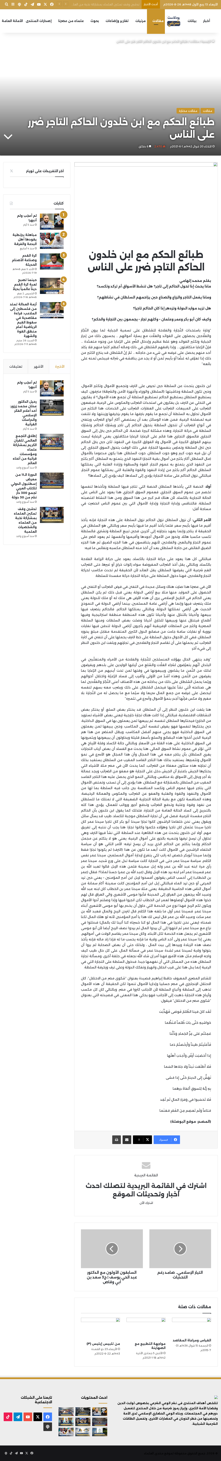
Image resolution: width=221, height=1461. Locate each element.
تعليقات (15, 366)
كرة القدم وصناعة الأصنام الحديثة (24, 260)
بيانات (192, 21)
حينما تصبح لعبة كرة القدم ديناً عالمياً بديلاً (25, 284)
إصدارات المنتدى (39, 21)
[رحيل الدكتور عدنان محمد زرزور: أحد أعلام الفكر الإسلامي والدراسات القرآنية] (52, 408)
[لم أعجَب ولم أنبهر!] (52, 222)
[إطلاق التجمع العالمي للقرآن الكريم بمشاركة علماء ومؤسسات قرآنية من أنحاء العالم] (52, 442)
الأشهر (38, 366)
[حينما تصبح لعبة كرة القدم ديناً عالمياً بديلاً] (52, 286)
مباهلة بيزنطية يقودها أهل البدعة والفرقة (25, 239)
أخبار (206, 21)
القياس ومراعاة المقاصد (192, 1340)
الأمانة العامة (12, 21)
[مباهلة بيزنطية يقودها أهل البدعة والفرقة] (52, 241)
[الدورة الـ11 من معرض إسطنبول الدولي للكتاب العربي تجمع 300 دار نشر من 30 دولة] (52, 481)
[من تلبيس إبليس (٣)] (100, 1329)
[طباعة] (116, 1139)
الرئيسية (206, 41)
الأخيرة (60, 366)
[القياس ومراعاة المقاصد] (191, 1327)
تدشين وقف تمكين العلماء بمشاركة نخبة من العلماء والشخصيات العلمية (90, 4)
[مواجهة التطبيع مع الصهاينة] (146, 1329)
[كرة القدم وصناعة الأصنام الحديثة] (52, 261)
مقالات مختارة (188, 110)
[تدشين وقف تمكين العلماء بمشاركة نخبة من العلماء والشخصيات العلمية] (52, 515)
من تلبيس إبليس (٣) (103, 1344)
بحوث (94, 21)
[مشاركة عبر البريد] (127, 1139)
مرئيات (140, 21)
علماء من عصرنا (71, 21)
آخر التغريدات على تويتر (45, 171)
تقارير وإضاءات (117, 21)
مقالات (158, 21)
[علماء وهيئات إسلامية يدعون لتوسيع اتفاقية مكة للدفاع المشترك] (66, 1422)
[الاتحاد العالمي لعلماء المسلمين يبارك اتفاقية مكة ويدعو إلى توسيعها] (99, 1432)
